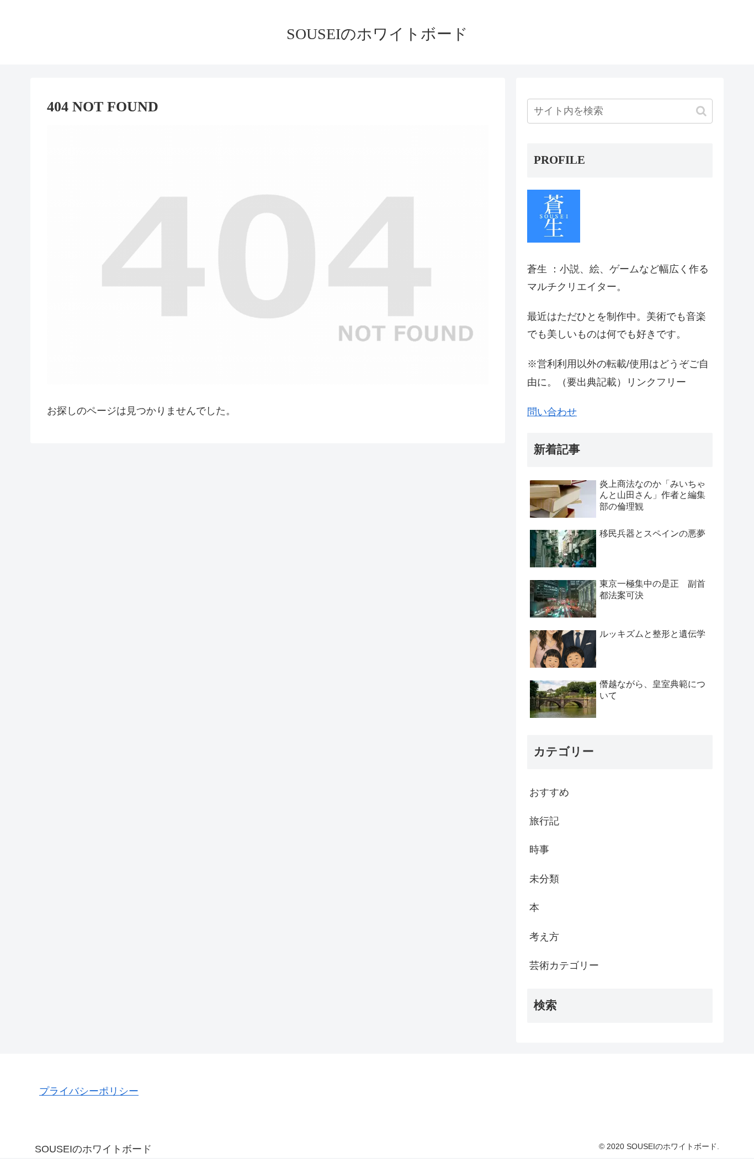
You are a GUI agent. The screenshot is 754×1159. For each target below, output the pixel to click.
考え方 (544, 936)
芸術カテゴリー (564, 965)
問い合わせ (552, 411)
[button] (701, 111)
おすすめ (549, 792)
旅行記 (544, 821)
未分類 (544, 878)
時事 (539, 849)
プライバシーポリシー (89, 1091)
